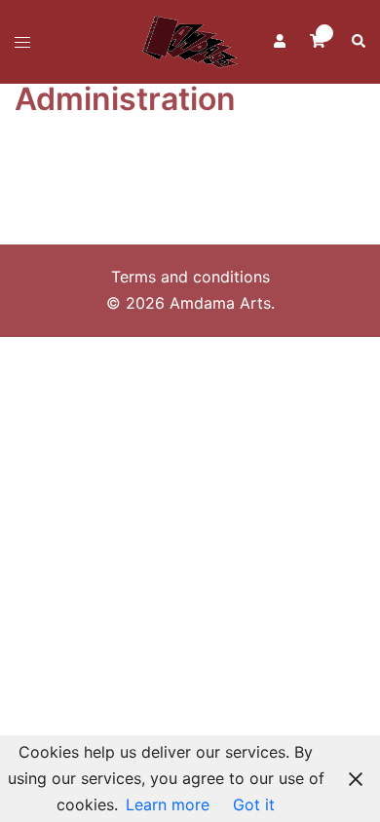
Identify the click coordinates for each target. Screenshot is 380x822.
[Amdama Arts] (190, 40)
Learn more (167, 804)
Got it (254, 804)
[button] (357, 42)
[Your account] (277, 42)
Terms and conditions (190, 276)
